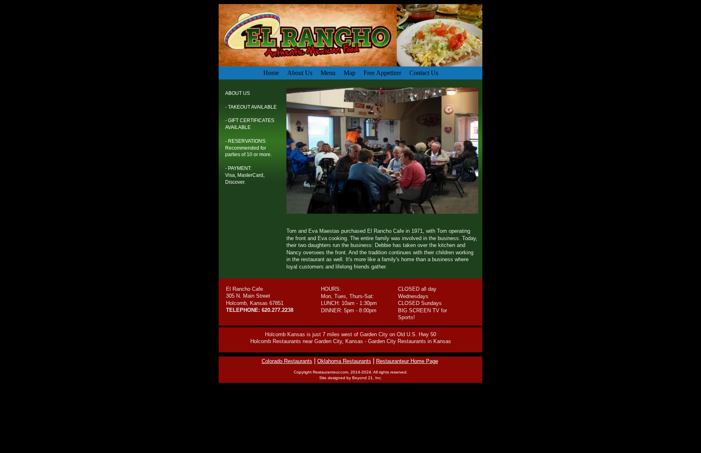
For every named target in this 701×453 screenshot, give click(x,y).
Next (487, 149)
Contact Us (423, 72)
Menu (327, 72)
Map (349, 72)
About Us (299, 72)
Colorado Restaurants (287, 361)
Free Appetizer (382, 72)
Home (271, 72)
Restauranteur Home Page (407, 361)
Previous (278, 149)
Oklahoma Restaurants (344, 361)
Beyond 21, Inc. (367, 378)
